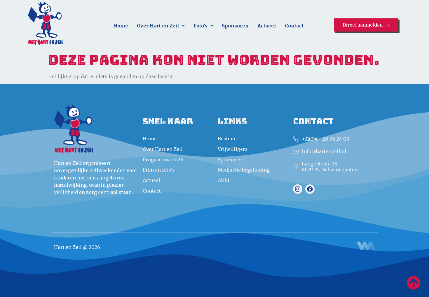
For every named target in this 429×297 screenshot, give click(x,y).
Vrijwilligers (233, 149)
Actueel (266, 26)
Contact (294, 26)
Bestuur (227, 138)
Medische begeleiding (244, 170)
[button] (160, 25)
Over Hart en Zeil (158, 26)
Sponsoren (235, 26)
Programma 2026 (163, 160)
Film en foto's (159, 170)
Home (120, 26)
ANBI (223, 180)
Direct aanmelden (363, 25)
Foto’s (200, 26)
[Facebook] (310, 189)
